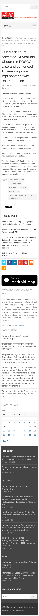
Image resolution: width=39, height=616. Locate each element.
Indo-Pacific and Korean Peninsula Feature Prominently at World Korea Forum (18, 514)
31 (35, 435)
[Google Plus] (20, 262)
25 (4, 435)
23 (30, 431)
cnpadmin (23, 85)
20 (14, 431)
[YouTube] (25, 262)
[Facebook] (9, 262)
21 (19, 431)
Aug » (9, 441)
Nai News (5, 88)
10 (35, 422)
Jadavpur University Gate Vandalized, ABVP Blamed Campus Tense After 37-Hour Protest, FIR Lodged (19, 527)
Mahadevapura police (17, 188)
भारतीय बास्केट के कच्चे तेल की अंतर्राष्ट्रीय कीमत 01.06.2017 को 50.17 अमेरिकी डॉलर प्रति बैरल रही (19, 346)
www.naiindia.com (20, 325)
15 (25, 427)
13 (14, 427)
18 (4, 431)
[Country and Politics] (20, 15)
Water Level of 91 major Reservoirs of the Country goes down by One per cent (19, 393)
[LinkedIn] (14, 262)
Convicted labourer (16, 180)
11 (4, 427)
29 (25, 435)
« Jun (4, 441)
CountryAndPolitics (14, 607)
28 (19, 435)
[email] (31, 262)
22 (25, 431)
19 (9, 431)
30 (30, 435)
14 (19, 427)
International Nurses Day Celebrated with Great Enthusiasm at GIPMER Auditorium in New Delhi (18, 575)
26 (9, 435)
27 (14, 435)
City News (11, 38)
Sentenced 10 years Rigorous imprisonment (20, 197)
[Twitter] (4, 262)
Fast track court (15, 184)
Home (4, 38)
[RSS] (4, 268)
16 (30, 427)
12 (9, 427)
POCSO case (14, 191)
